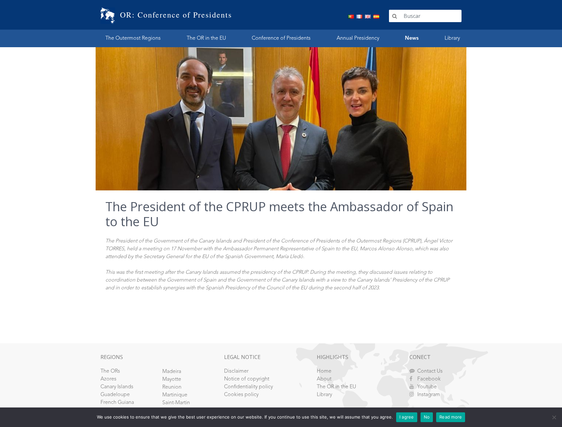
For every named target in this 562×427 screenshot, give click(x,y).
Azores (108, 379)
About (324, 379)
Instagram (428, 394)
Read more (450, 417)
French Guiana (117, 402)
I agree (406, 417)
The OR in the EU (206, 38)
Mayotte (171, 379)
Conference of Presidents (281, 38)
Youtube (427, 387)
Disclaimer (236, 371)
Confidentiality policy (248, 387)
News (412, 38)
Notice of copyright (246, 379)
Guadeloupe (115, 394)
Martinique (174, 395)
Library (452, 38)
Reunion (171, 387)
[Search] (394, 16)
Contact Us (430, 371)
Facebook (429, 379)
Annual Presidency (358, 38)
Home (324, 371)
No (427, 417)
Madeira (171, 371)
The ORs (110, 371)
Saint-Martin (176, 403)
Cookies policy (241, 394)
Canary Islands (116, 387)
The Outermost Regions (133, 38)
